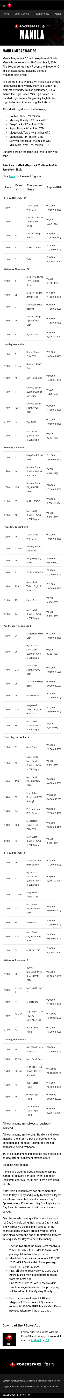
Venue (57, 13)
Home (6, 13)
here (12, 176)
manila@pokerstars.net (49, 1381)
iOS (47, 1340)
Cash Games (22, 13)
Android (36, 1340)
